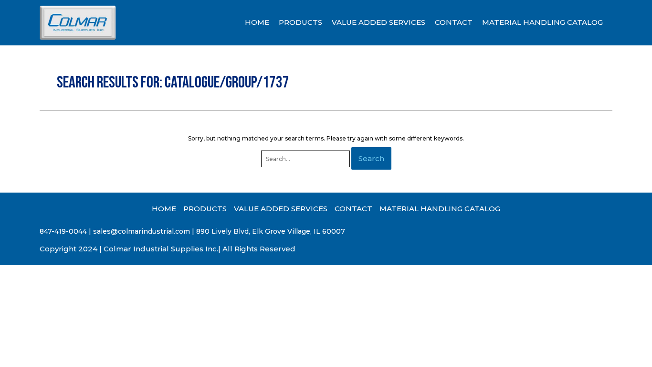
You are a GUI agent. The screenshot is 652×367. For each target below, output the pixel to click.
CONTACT (454, 22)
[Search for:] (306, 158)
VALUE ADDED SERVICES (378, 22)
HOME (257, 22)
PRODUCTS (300, 22)
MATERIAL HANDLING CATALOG (542, 22)
